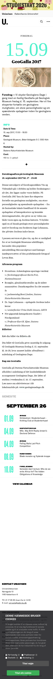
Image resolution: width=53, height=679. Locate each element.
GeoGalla (19, 342)
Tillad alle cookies (23, 673)
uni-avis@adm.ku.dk (18, 603)
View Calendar (22, 484)
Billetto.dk (25, 336)
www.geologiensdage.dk (31, 387)
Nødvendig (13, 655)
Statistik (13, 657)
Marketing (28, 657)
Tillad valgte (27, 663)
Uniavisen (7, 13)
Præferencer (30, 655)
